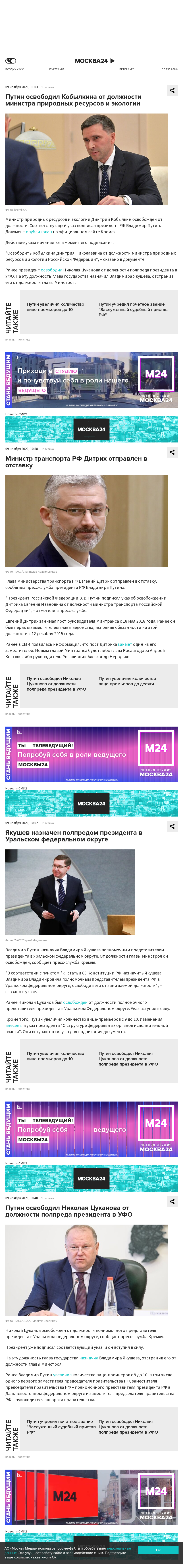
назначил (88, 1358)
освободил (51, 270)
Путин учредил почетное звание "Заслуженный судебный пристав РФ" (133, 310)
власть (10, 339)
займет (125, 644)
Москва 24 (91, 61)
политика (24, 339)
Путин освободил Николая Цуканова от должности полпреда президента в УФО (56, 684)
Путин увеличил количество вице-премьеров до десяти (127, 681)
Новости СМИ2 (16, 414)
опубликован (39, 232)
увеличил (62, 1375)
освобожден (75, 1002)
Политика (47, 87)
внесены (14, 1025)
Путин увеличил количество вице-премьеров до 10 (55, 307)
